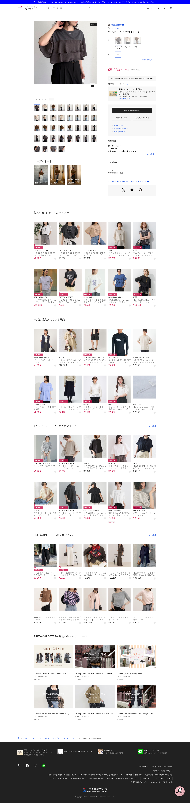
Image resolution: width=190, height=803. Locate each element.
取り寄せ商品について (121, 128)
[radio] (118, 43)
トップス (56, 738)
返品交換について (120, 131)
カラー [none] (110, 40)
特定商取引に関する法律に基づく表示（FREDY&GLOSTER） (129, 181)
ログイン (151, 8)
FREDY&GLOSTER (117, 25)
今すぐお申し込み (124, 98)
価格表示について (120, 125)
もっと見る (150, 154)
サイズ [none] (110, 55)
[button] (65, 59)
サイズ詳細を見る (148, 59)
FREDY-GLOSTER (29, 738)
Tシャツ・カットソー (70, 738)
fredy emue (115, 28)
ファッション (44, 738)
